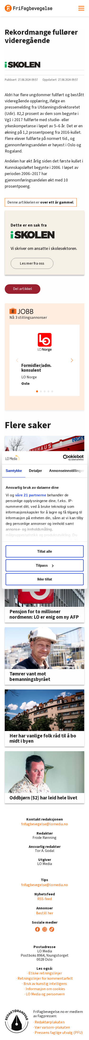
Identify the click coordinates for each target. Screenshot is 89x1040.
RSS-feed (44, 899)
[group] (44, 360)
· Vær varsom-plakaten (51, 1027)
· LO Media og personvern (44, 994)
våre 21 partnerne (30, 495)
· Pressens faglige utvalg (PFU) (58, 1032)
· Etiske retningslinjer (44, 973)
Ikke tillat (44, 579)
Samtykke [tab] (13, 471)
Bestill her (44, 913)
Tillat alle (44, 551)
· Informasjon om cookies (44, 989)
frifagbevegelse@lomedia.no (44, 824)
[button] (72, 360)
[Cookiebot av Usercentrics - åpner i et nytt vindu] (63, 458)
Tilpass (42, 565)
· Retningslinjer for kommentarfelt (44, 978)
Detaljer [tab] (35, 471)
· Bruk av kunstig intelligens (44, 983)
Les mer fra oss (32, 263)
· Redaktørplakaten (49, 1022)
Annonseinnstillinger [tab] (66, 471)
